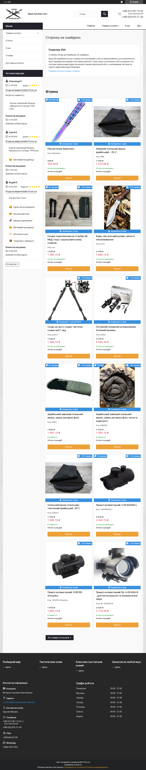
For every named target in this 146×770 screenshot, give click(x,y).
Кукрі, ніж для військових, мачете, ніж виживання (115, 238)
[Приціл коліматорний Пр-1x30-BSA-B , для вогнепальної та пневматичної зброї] (117, 565)
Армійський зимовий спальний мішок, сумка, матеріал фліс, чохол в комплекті (116, 417)
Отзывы (9, 55)
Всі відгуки (12, 264)
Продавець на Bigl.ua (73, 765)
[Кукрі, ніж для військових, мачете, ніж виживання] (117, 209)
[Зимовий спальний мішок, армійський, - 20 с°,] (117, 121)
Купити (68, 178)
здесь (8, 667)
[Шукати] (104, 14)
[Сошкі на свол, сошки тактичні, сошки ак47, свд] (68, 299)
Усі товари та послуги (58, 637)
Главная (91, 26)
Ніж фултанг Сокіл (17, 198)
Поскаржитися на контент (74, 767)
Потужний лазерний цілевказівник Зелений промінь (116, 328)
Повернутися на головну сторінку (64, 71)
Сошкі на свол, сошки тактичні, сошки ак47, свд (65, 328)
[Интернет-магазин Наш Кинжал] (14, 14)
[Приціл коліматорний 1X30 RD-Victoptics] (68, 565)
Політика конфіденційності (97, 767)
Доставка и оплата (15, 63)
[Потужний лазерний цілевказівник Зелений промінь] (117, 299)
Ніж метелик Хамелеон (60, 148)
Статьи (9, 40)
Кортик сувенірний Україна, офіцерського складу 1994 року (22, 106)
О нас (127, 26)
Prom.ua (86, 762)
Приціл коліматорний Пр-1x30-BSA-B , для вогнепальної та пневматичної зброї (117, 595)
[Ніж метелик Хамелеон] (68, 121)
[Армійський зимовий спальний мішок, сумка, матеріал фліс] (68, 387)
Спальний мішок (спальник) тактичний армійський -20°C (63, 507)
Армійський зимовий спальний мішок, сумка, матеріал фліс (65, 416)
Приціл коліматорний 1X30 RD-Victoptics (65, 594)
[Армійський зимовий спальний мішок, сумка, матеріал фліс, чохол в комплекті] (117, 387)
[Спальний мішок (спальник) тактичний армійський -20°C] (68, 478)
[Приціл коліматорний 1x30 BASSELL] (117, 478)
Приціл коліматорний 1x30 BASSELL (116, 505)
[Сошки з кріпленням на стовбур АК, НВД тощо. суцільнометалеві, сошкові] (68, 209)
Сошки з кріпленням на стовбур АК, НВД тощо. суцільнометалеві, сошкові (67, 239)
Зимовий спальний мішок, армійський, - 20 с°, (110, 150)
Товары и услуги (110, 26)
